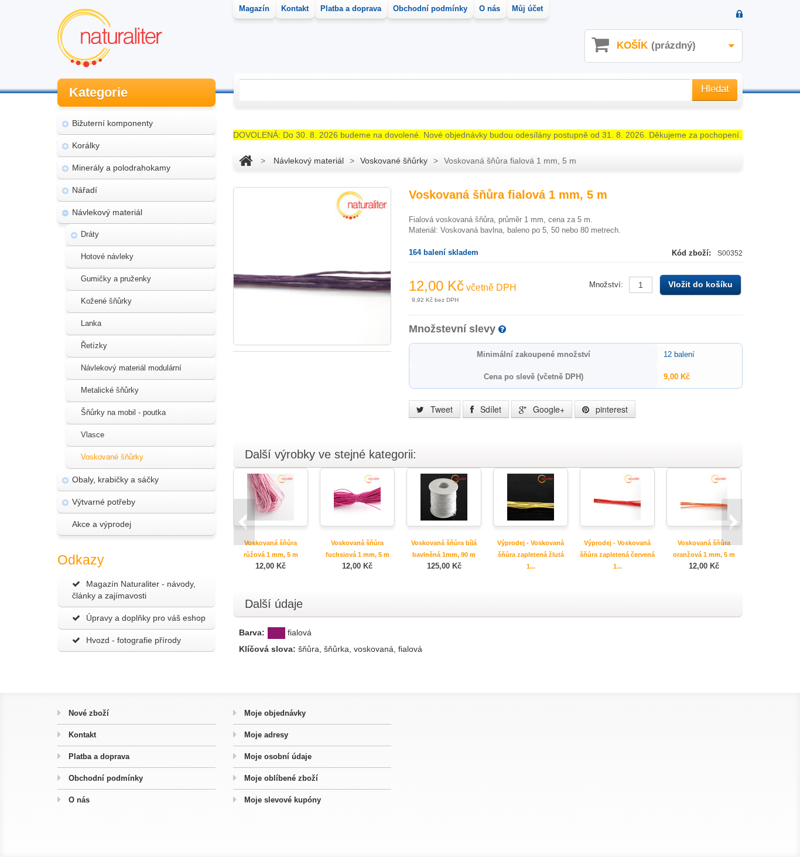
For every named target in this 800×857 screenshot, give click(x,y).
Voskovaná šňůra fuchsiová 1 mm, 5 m (357, 548)
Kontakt (81, 734)
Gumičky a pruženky (116, 278)
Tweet (440, 409)
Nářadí (84, 190)
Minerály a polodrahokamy (121, 167)
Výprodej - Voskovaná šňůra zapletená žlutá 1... (530, 554)
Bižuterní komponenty (112, 123)
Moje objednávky (274, 713)
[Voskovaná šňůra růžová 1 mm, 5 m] (270, 496)
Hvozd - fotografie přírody (133, 640)
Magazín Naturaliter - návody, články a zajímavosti (134, 589)
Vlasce (92, 434)
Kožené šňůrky (106, 301)
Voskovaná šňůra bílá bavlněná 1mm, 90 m (444, 548)
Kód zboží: (692, 253)
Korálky (86, 145)
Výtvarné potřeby (103, 501)
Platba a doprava (97, 756)
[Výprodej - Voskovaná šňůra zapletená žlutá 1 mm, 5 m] (530, 496)
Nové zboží (87, 713)
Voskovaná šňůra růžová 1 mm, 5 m (271, 548)
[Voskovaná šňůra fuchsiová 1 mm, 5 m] (357, 496)
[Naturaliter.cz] (109, 38)
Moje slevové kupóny (281, 799)
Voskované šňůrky (112, 457)
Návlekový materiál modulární (131, 367)
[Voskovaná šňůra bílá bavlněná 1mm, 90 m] (443, 496)
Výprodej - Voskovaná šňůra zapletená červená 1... (617, 554)
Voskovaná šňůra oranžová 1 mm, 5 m (704, 548)
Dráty (90, 234)
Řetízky (94, 345)
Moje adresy (265, 734)
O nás (78, 799)
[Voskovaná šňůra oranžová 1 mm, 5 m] (704, 496)
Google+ (548, 409)
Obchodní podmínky (104, 778)
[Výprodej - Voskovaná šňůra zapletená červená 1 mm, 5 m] (617, 496)
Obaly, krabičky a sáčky (115, 479)
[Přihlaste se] (739, 15)
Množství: (606, 284)
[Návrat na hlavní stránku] (245, 160)
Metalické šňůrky (110, 390)
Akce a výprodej (101, 524)
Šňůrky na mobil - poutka (123, 412)
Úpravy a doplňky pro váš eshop (146, 618)
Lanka (91, 323)
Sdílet (489, 409)
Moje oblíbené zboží (280, 778)
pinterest (610, 409)
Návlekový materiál (107, 212)
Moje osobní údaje (277, 756)
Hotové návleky (107, 256)
